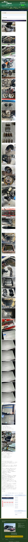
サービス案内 (7, 7)
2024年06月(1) (16, 502)
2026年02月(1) (16, 497)
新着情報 (11, 7)
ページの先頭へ (24, 517)
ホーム (4, 7)
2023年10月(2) (16, 504)
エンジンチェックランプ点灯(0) (18, 512)
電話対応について (12, 8)
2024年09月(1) (16, 500)
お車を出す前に (16, 8)
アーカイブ (20, 495)
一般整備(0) (16, 514)
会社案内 (20, 7)
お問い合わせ (23, 7)
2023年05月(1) (16, 507)
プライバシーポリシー (12, 539)
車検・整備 (22, 10)
